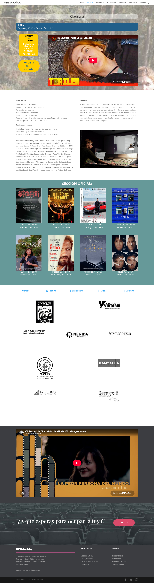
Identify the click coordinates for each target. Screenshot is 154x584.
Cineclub (122, 3)
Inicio (82, 3)
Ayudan (143, 3)
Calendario (111, 3)
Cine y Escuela (87, 558)
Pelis (89, 3)
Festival (99, 3)
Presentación (117, 555)
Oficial (104, 290)
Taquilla (124, 522)
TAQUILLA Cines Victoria (29, 66)
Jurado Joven (118, 564)
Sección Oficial (87, 555)
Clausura (129, 290)
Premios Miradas (119, 561)
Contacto (133, 3)
